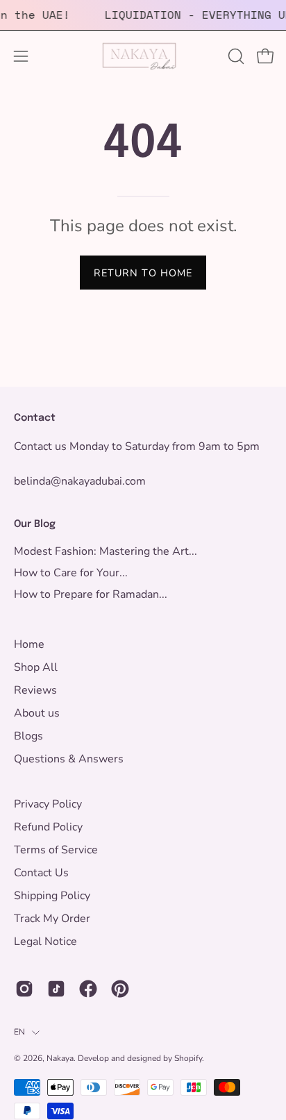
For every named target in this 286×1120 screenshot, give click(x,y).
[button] (234, 56)
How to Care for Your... (71, 572)
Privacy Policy (48, 804)
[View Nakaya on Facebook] (88, 988)
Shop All (36, 667)
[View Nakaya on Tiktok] (56, 988)
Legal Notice (45, 941)
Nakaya (60, 1058)
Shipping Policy (52, 895)
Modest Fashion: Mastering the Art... (105, 551)
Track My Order (52, 918)
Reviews (35, 690)
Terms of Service (56, 850)
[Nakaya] (143, 56)
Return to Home (143, 273)
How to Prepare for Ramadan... (90, 594)
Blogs (28, 736)
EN (19, 1031)
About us (37, 713)
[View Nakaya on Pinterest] (120, 988)
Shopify (188, 1058)
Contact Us (41, 872)
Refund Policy (48, 827)
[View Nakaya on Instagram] (24, 988)
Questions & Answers (69, 759)
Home (29, 644)
